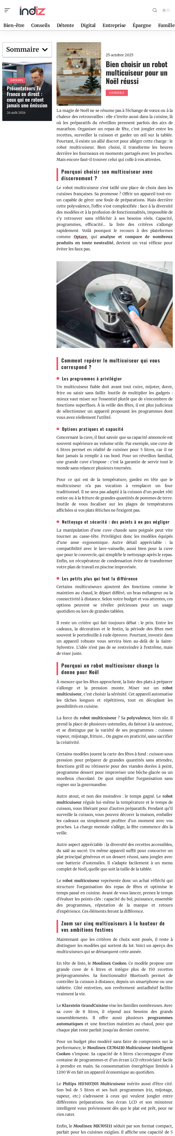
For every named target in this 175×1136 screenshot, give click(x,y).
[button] (45, 50)
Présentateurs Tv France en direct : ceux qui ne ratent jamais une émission (27, 96)
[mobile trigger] (8, 10)
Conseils (116, 92)
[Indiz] (32, 10)
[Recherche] (155, 10)
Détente (16, 80)
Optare (80, 236)
